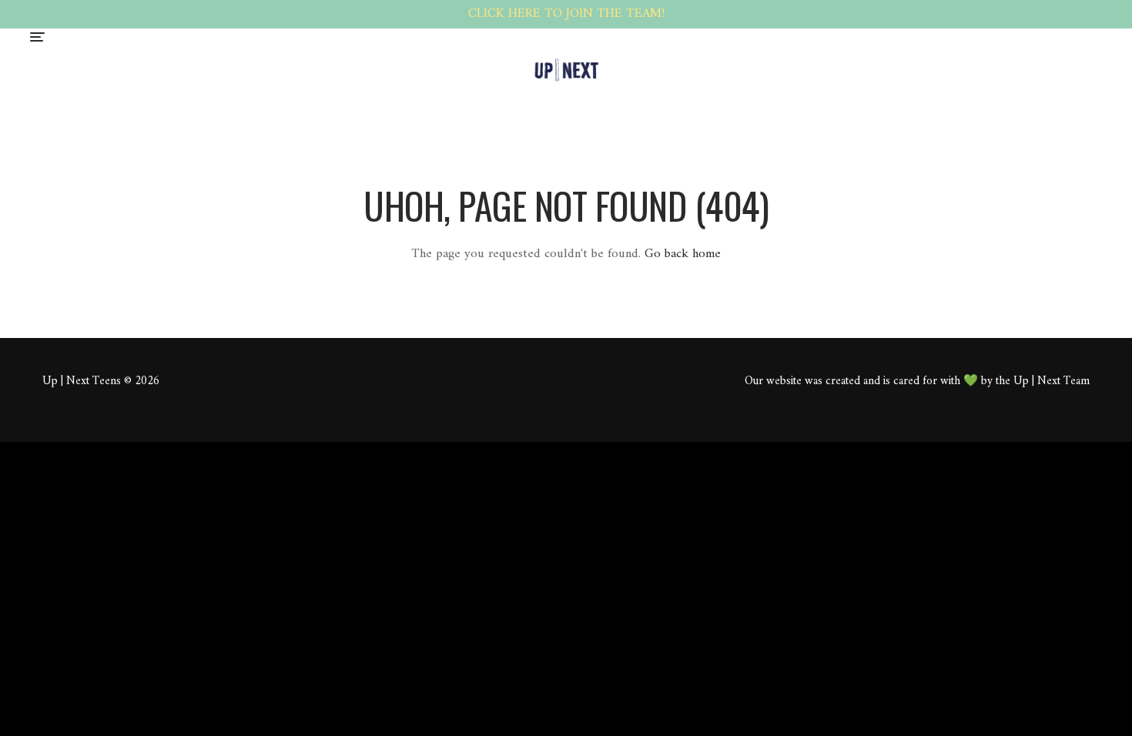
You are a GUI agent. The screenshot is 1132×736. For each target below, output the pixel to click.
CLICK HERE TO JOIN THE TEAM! (566, 13)
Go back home (683, 254)
